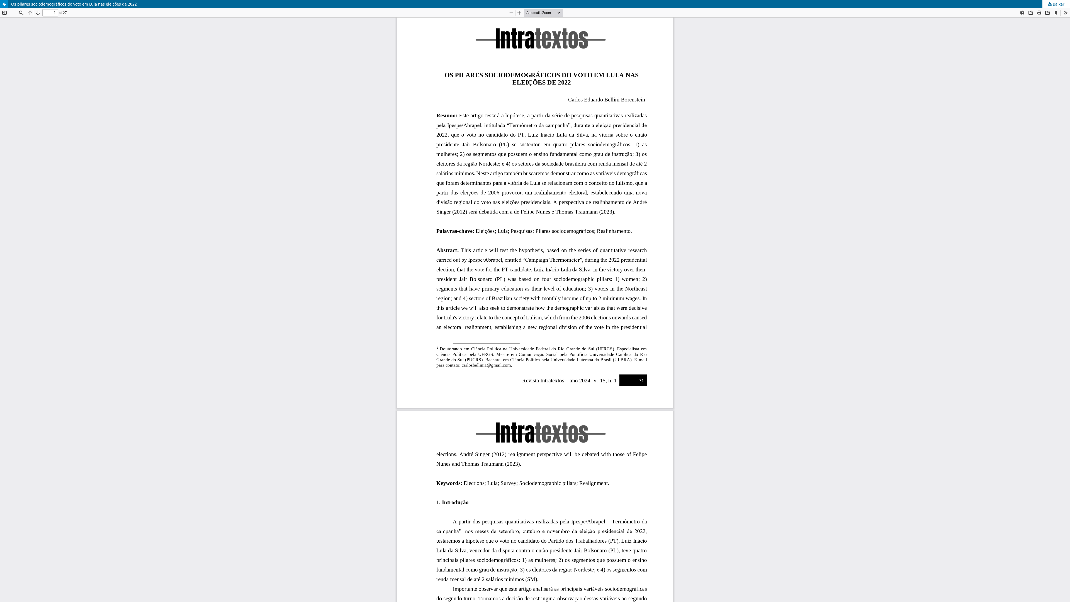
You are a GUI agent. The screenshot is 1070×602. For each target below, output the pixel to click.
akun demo (10, 176)
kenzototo (9, 62)
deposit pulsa (12, 100)
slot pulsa (9, 128)
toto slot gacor (13, 166)
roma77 (7, 147)
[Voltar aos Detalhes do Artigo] (4, 4)
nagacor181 (11, 138)
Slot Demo (9, 119)
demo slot (9, 15)
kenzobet (8, 43)
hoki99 (6, 185)
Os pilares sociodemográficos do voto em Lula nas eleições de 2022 (74, 4)
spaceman (9, 52)
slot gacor (9, 81)
